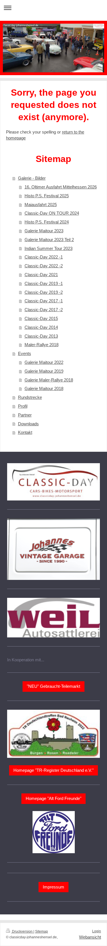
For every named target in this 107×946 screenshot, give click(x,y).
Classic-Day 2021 (41, 274)
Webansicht (90, 937)
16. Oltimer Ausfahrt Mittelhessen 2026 (61, 186)
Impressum (53, 887)
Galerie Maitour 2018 (44, 388)
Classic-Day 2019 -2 (44, 292)
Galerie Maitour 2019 (44, 371)
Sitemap (41, 931)
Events (24, 353)
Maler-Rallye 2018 (41, 344)
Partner (25, 415)
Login (96, 931)
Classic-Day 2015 (41, 318)
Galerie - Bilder (32, 178)
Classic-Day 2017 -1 (44, 300)
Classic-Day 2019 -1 (44, 283)
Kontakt (25, 432)
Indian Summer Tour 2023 (48, 248)
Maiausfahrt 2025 (41, 204)
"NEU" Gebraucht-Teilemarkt (53, 686)
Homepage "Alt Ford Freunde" (53, 798)
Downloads (28, 423)
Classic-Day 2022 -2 (44, 265)
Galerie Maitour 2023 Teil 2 (49, 239)
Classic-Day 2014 (41, 327)
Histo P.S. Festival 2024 (47, 221)
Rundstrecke (30, 397)
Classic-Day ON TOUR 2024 (52, 213)
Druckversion (22, 931)
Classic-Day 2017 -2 (44, 309)
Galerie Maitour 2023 (44, 230)
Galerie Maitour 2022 (44, 362)
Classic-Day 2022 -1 (44, 257)
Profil (22, 406)
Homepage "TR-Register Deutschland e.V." (53, 770)
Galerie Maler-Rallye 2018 (49, 379)
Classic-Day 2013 (41, 336)
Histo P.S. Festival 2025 (47, 195)
